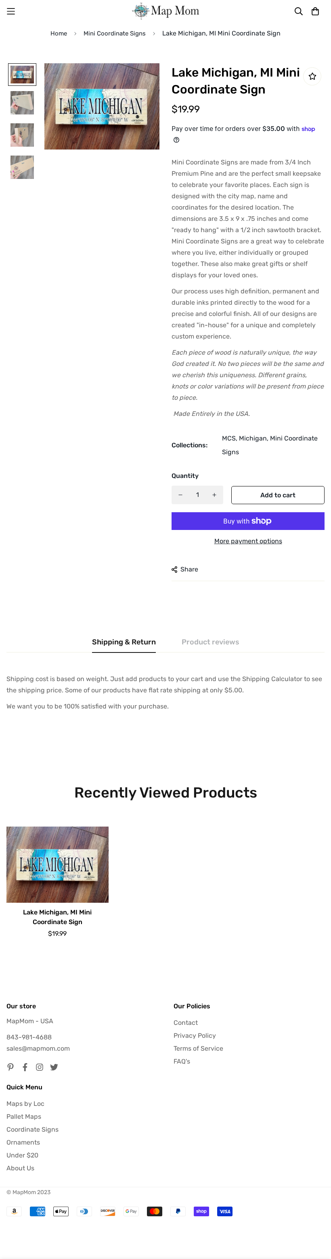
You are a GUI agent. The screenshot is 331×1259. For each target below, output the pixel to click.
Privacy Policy (195, 1035)
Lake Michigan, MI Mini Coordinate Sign (57, 917)
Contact (186, 1022)
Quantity (185, 476)
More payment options (248, 541)
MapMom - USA (29, 1021)
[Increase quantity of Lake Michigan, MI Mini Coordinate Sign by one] (214, 495)
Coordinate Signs (32, 1129)
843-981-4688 (29, 1037)
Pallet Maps (23, 1116)
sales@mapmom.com (38, 1048)
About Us (20, 1168)
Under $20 (22, 1155)
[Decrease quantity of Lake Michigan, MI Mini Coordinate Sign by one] (180, 495)
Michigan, (253, 438)
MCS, (229, 438)
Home (58, 33)
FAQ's (182, 1061)
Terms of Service (198, 1048)
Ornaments (23, 1142)
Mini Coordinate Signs (115, 33)
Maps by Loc (25, 1103)
